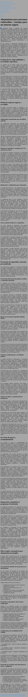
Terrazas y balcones (5, 9)
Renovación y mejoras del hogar (8, 3)
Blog (2, 13)
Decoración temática (5, 11)
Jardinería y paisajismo (6, 5)
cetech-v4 (3, 15)
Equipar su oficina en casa (6, 1)
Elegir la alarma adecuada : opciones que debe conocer (13, 694)
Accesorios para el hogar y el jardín (9, 7)
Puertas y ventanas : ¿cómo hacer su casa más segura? (13, 695)
